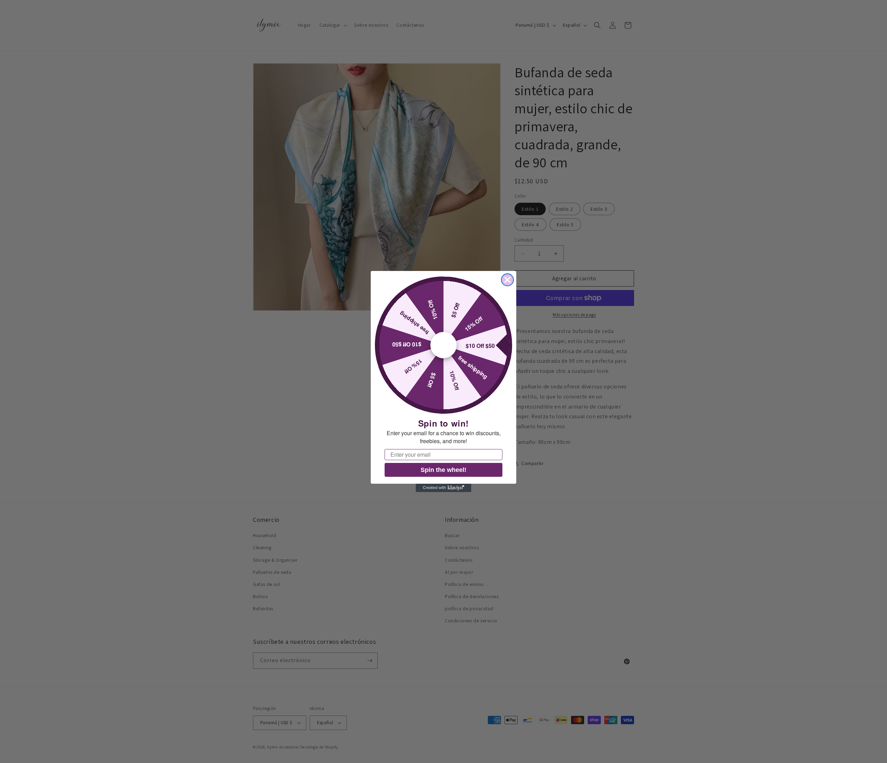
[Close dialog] (507, 280)
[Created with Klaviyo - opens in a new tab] (443, 488)
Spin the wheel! (443, 469)
